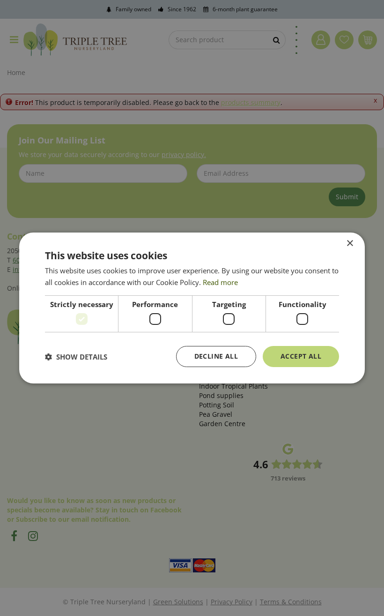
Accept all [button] (301, 356)
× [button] (349, 243)
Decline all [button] (216, 356)
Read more (220, 282)
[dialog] (192, 308)
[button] (76, 357)
